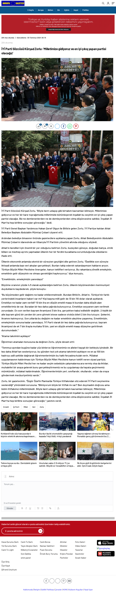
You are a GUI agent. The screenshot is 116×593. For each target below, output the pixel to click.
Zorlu (42, 407)
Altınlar (63, 542)
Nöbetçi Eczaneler (29, 550)
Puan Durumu (46, 550)
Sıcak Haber (80, 557)
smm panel (26, 557)
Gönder (10, 508)
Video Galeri (80, 546)
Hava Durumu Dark (10, 542)
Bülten (50, 10)
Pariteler (64, 557)
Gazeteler (79, 554)
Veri (33, 407)
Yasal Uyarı (88, 589)
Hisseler (63, 550)
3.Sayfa (30, 10)
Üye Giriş (5, 561)
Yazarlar (79, 550)
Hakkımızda (28, 589)
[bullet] (42, 508)
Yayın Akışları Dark (29, 546)
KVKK (65, 589)
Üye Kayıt (5, 565)
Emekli (6, 407)
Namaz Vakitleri (47, 546)
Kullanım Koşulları (76, 589)
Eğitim (66, 10)
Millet (26, 407)
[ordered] (38, 508)
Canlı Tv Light (7, 550)
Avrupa (41, 10)
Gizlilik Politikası (47, 589)
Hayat (76, 10)
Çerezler (58, 589)
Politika (85, 10)
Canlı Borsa (45, 542)
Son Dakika (26, 554)
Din (58, 10)
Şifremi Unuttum (9, 569)
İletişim (37, 589)
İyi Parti (16, 407)
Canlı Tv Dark (27, 542)
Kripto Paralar (66, 554)
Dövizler (63, 546)
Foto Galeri (80, 542)
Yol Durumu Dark (9, 546)
